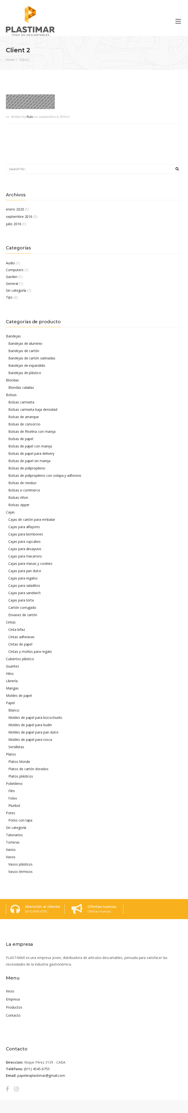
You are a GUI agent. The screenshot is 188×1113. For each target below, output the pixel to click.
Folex (12, 798)
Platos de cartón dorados (28, 769)
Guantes (12, 666)
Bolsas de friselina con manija (32, 431)
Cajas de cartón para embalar (31, 519)
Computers (15, 269)
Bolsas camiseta (21, 402)
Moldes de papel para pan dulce (33, 732)
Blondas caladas (21, 387)
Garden (11, 276)
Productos (14, 1007)
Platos (11, 754)
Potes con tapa (20, 820)
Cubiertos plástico (20, 659)
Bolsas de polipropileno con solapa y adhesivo (44, 475)
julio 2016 (13, 224)
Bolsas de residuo (22, 482)
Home (10, 59)
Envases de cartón (22, 614)
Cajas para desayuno (24, 548)
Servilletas (16, 747)
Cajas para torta (21, 600)
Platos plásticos (20, 776)
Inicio (10, 991)
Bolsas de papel (20, 438)
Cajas (10, 512)
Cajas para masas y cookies (30, 563)
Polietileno (14, 783)
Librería (12, 681)
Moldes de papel (19, 695)
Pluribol (14, 805)
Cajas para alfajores (24, 526)
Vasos (10, 857)
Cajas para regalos (23, 578)
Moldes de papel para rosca (30, 739)
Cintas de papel (20, 644)
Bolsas (11, 394)
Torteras (13, 842)
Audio (10, 263)
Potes (10, 813)
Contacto (13, 1015)
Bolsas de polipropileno (26, 468)
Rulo (30, 116)
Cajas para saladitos (24, 585)
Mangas (12, 688)
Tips (9, 297)
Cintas (11, 622)
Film (11, 791)
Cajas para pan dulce (24, 570)
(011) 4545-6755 (37, 1069)
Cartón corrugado (22, 607)
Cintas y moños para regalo (30, 651)
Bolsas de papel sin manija (29, 460)
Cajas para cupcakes (24, 541)
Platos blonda (19, 761)
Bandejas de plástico (24, 372)
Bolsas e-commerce (24, 490)
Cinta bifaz (16, 629)
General (12, 283)
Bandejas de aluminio (25, 343)
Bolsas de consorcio (24, 424)
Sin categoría (16, 290)
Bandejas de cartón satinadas (31, 358)
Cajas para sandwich (24, 592)
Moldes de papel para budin (30, 725)
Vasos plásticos (20, 864)
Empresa (13, 999)
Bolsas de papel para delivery (31, 453)
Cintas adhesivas (21, 636)
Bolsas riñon (18, 497)
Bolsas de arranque (23, 416)
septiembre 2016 (19, 216)
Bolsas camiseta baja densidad (32, 409)
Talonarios (14, 835)
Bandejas (13, 336)
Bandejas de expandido (26, 365)
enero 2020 (15, 209)
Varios (11, 849)
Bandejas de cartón (23, 350)
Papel (10, 703)
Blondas (12, 380)
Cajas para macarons (25, 556)
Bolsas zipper (18, 504)
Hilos (10, 673)
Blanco (13, 710)
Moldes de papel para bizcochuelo (35, 717)
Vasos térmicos (20, 871)
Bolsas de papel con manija (30, 446)
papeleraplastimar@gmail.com (41, 1075)
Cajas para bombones (25, 534)
